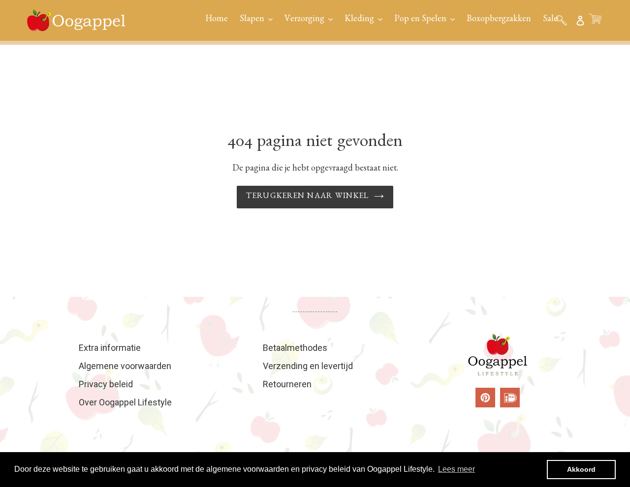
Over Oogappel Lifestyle (125, 402)
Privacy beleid (106, 384)
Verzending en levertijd (308, 366)
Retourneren (287, 384)
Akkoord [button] (581, 469)
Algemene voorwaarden (125, 366)
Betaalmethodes (295, 348)
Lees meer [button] (456, 469)
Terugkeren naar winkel (307, 197)
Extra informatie (110, 348)
